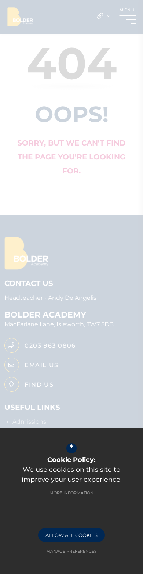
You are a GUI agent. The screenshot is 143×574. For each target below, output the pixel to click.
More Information (72, 492)
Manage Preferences (71, 551)
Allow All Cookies (71, 535)
